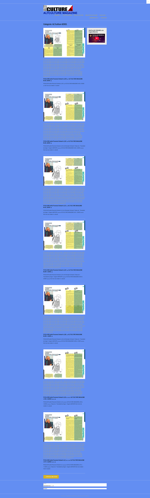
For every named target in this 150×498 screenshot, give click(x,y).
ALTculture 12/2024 (47, 68)
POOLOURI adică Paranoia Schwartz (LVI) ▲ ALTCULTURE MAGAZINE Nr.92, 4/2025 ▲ (62, 142)
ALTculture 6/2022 (78, 71)
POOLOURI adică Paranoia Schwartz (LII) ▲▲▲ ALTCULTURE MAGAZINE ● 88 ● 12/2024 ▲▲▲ (64, 398)
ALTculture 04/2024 (80, 61)
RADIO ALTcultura (78, 15)
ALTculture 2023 (46, 70)
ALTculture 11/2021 (72, 65)
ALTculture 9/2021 (63, 75)
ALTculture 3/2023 (76, 70)
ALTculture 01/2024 (72, 59)
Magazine (57, 15)
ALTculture (45, 59)
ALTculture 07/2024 (80, 62)
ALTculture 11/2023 (47, 67)
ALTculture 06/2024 (72, 62)
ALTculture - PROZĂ (53, 59)
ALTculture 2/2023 (63, 68)
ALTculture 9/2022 (70, 75)
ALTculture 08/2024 (47, 64)
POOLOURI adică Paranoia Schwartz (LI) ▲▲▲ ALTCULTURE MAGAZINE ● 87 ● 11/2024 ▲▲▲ (63, 461)
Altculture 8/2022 (47, 75)
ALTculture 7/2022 (63, 73)
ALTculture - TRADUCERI (63, 59)
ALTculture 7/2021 (55, 73)
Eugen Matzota (93, 17)
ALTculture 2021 (70, 68)
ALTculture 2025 (61, 70)
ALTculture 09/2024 (55, 64)
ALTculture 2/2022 (55, 68)
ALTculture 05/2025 (64, 62)
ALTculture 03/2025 (72, 61)
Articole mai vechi (51, 476)
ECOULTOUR (102, 15)
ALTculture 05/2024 (55, 62)
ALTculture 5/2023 (70, 71)
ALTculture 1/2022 (63, 64)
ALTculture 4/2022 (47, 71)
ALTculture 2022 (78, 68)
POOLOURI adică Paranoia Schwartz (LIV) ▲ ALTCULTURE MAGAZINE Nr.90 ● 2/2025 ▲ (62, 271)
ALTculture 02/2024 (47, 61)
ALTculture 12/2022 (72, 67)
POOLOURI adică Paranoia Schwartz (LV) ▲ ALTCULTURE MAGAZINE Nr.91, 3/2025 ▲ (62, 206)
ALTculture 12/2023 (80, 67)
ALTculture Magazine (60, 13)
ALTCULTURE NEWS (67, 15)
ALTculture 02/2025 (55, 61)
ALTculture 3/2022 (68, 70)
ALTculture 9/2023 (78, 75)
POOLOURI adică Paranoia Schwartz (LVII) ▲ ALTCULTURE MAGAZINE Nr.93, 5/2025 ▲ (63, 79)
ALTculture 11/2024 (55, 67)
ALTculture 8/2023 (55, 75)
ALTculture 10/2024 (64, 65)
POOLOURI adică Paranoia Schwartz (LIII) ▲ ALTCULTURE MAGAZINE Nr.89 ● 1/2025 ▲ (62, 335)
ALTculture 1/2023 (71, 64)
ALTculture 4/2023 (55, 71)
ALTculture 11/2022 (80, 65)
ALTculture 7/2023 (70, 73)
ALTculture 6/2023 (47, 73)
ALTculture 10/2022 (47, 65)
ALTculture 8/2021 (78, 73)
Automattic (86, 495)
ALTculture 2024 (54, 70)
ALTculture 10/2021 (79, 64)
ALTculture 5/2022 (63, 71)
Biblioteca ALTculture (91, 15)
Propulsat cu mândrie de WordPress (69, 495)
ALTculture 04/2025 (47, 62)
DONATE (45, 488)
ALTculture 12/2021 (64, 67)
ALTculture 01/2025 (80, 59)
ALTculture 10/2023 (55, 65)
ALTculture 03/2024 (64, 61)
